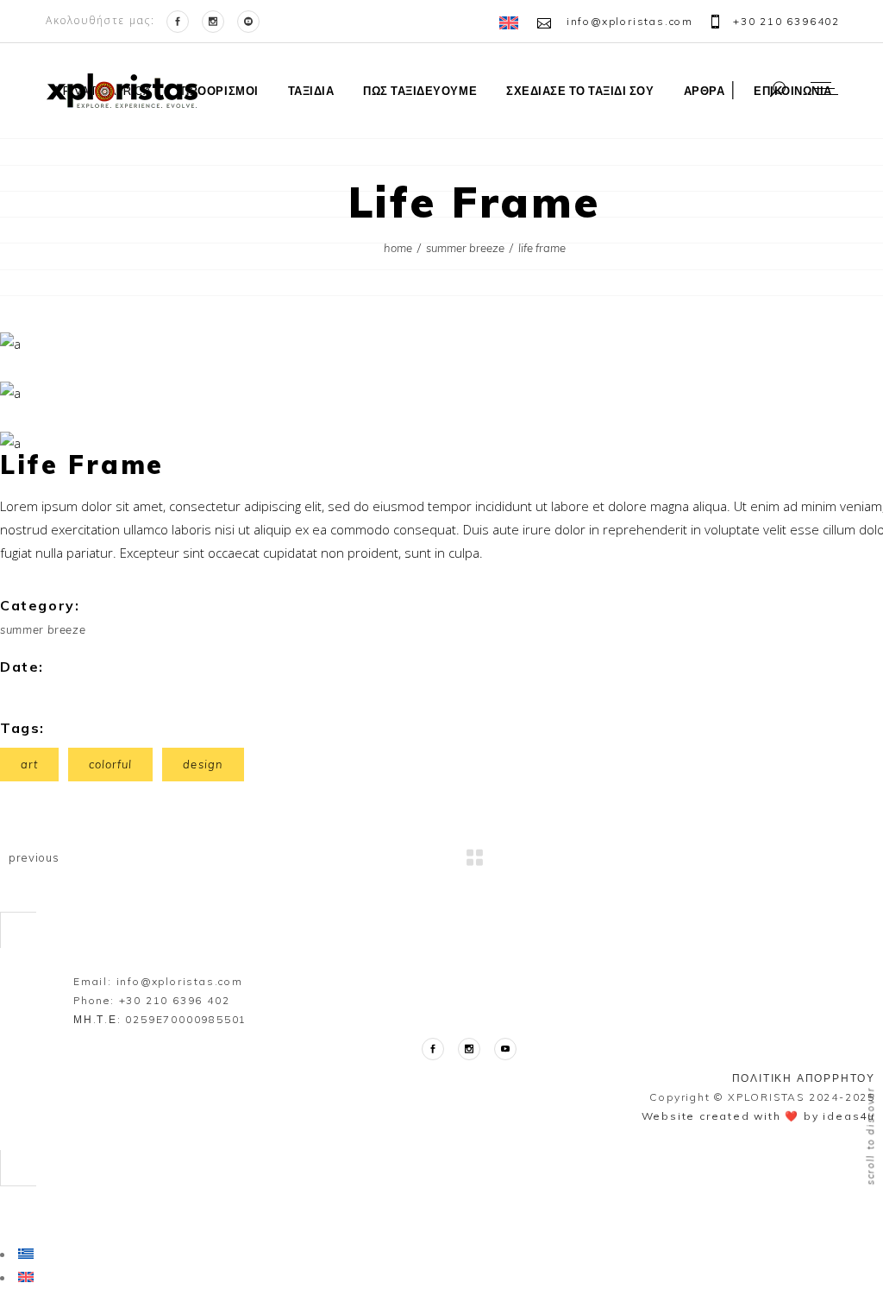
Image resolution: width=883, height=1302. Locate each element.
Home (398, 248)
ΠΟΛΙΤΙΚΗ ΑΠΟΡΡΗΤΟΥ (803, 1077)
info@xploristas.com (179, 981)
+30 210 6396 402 (174, 1000)
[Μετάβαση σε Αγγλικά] (511, 22)
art (29, 764)
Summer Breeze (465, 248)
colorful (110, 764)
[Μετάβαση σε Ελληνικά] (26, 1253)
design (202, 764)
